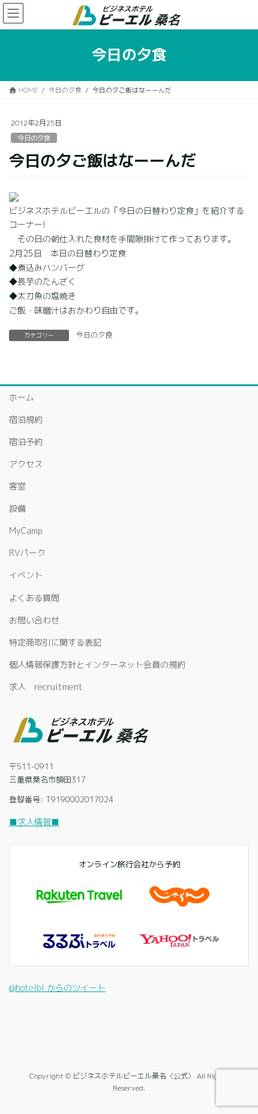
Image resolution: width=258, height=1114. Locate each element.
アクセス (26, 464)
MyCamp (26, 530)
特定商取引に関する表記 (55, 642)
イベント (26, 575)
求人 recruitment (46, 686)
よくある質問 (34, 598)
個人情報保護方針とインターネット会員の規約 (97, 664)
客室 (17, 486)
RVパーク (27, 553)
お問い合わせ (34, 620)
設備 (17, 508)
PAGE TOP (239, 1069)
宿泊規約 (26, 419)
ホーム (21, 397)
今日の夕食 (33, 138)
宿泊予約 (26, 441)
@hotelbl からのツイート (57, 987)
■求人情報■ (34, 822)
